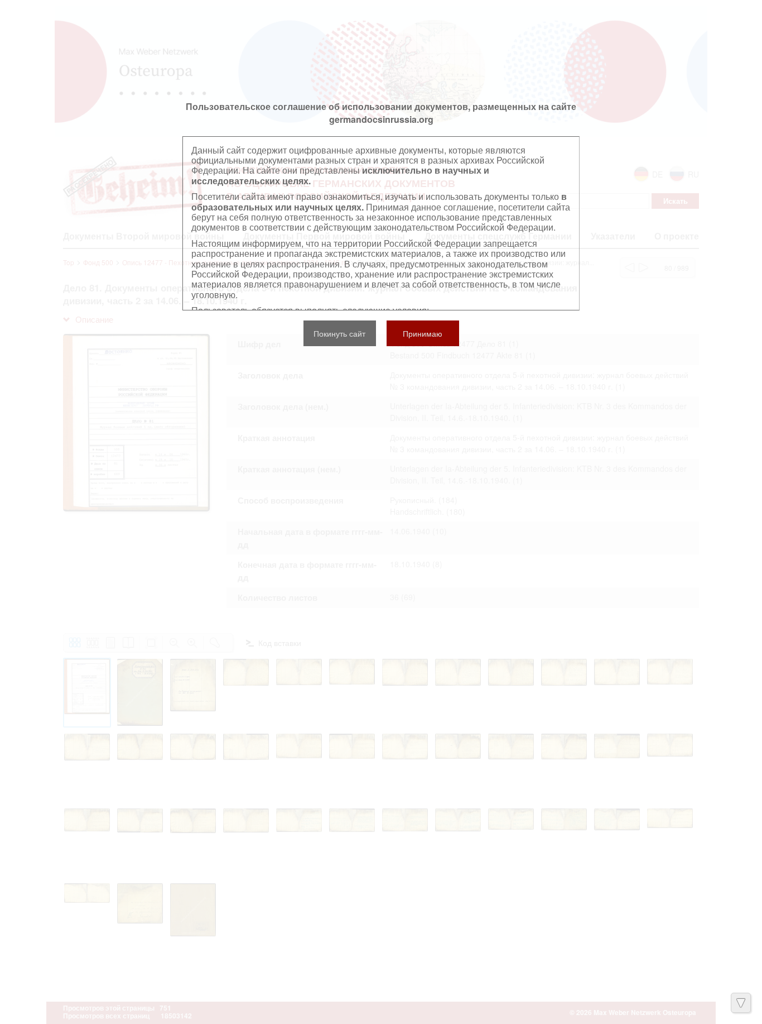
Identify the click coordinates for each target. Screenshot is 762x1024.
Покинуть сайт (339, 333)
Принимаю (422, 333)
